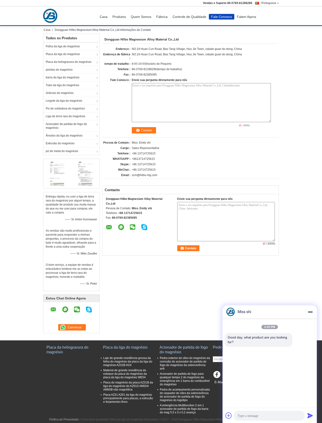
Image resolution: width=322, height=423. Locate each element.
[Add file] (228, 415)
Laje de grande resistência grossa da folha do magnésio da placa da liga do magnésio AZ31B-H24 (127, 361)
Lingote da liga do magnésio (64, 100)
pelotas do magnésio (59, 69)
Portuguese (268, 3)
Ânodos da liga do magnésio (64, 135)
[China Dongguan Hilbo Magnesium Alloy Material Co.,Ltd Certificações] (57, 173)
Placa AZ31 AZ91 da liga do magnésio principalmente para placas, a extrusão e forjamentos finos (128, 398)
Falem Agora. (247, 16)
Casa (103, 17)
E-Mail (219, 382)
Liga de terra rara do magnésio (65, 116)
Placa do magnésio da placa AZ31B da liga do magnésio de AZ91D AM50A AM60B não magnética (128, 386)
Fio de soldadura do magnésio (65, 108)
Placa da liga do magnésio (63, 54)
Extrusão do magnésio (60, 143)
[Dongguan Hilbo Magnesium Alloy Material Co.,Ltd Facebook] (217, 375)
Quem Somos (141, 17)
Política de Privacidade (64, 419)
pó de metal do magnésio (62, 151)
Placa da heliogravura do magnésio (68, 62)
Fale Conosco (221, 17)
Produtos (119, 17)
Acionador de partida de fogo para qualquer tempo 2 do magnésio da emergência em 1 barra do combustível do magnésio (185, 379)
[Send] (310, 415)
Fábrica (162, 17)
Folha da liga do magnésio (63, 46)
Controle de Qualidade (189, 17)
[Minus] (310, 312)
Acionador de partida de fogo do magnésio (66, 125)
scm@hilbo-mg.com (144, 175)
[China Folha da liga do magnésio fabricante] (51, 16)
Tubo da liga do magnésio (62, 85)
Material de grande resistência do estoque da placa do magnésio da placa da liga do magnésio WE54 (125, 374)
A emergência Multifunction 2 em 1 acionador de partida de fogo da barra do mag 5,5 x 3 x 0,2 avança (184, 409)
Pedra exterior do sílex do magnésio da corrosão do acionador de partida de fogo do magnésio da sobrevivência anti (185, 363)
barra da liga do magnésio (62, 77)
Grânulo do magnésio (60, 93)
